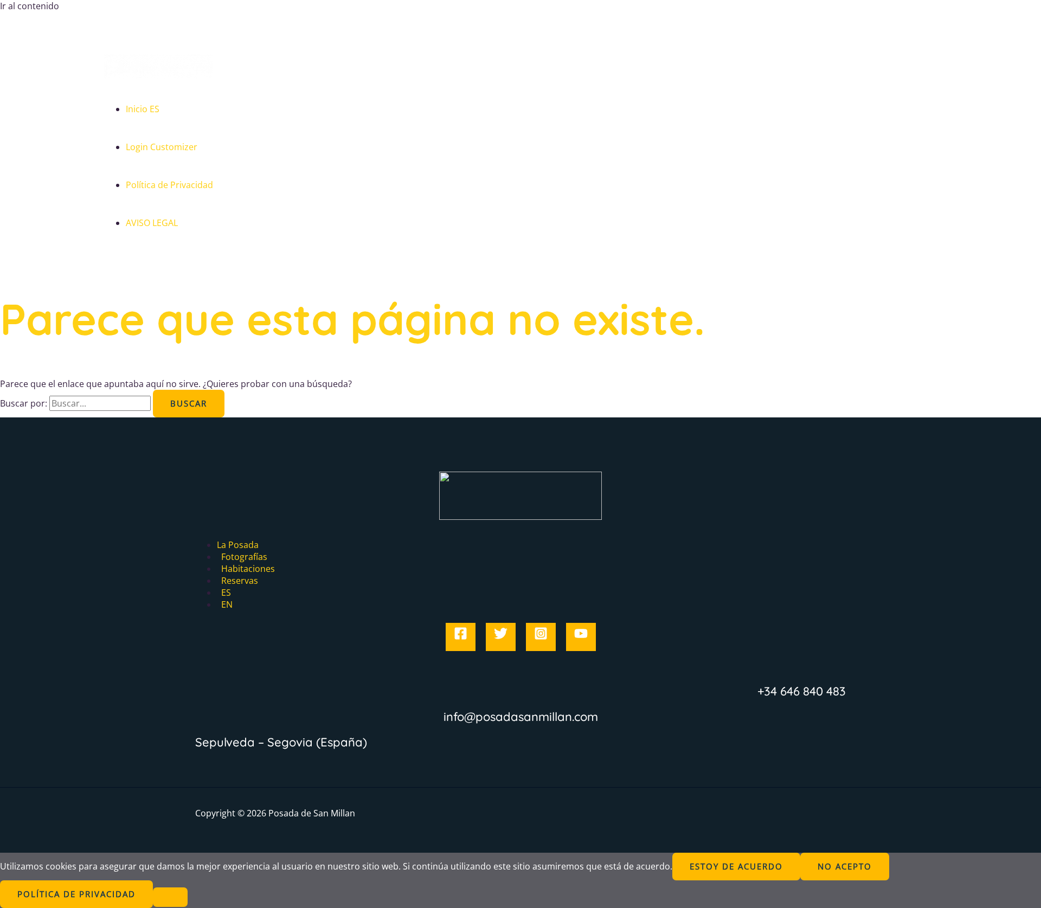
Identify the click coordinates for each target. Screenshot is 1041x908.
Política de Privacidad (169, 185)
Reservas (239, 581)
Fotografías (244, 557)
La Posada (238, 545)
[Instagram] (541, 637)
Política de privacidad (76, 893)
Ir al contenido (29, 6)
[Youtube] (581, 637)
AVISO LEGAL (152, 223)
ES (226, 592)
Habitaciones (248, 569)
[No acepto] (170, 897)
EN (227, 604)
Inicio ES (142, 109)
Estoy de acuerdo (736, 866)
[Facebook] (460, 637)
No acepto (845, 866)
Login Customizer (161, 147)
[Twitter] (501, 637)
